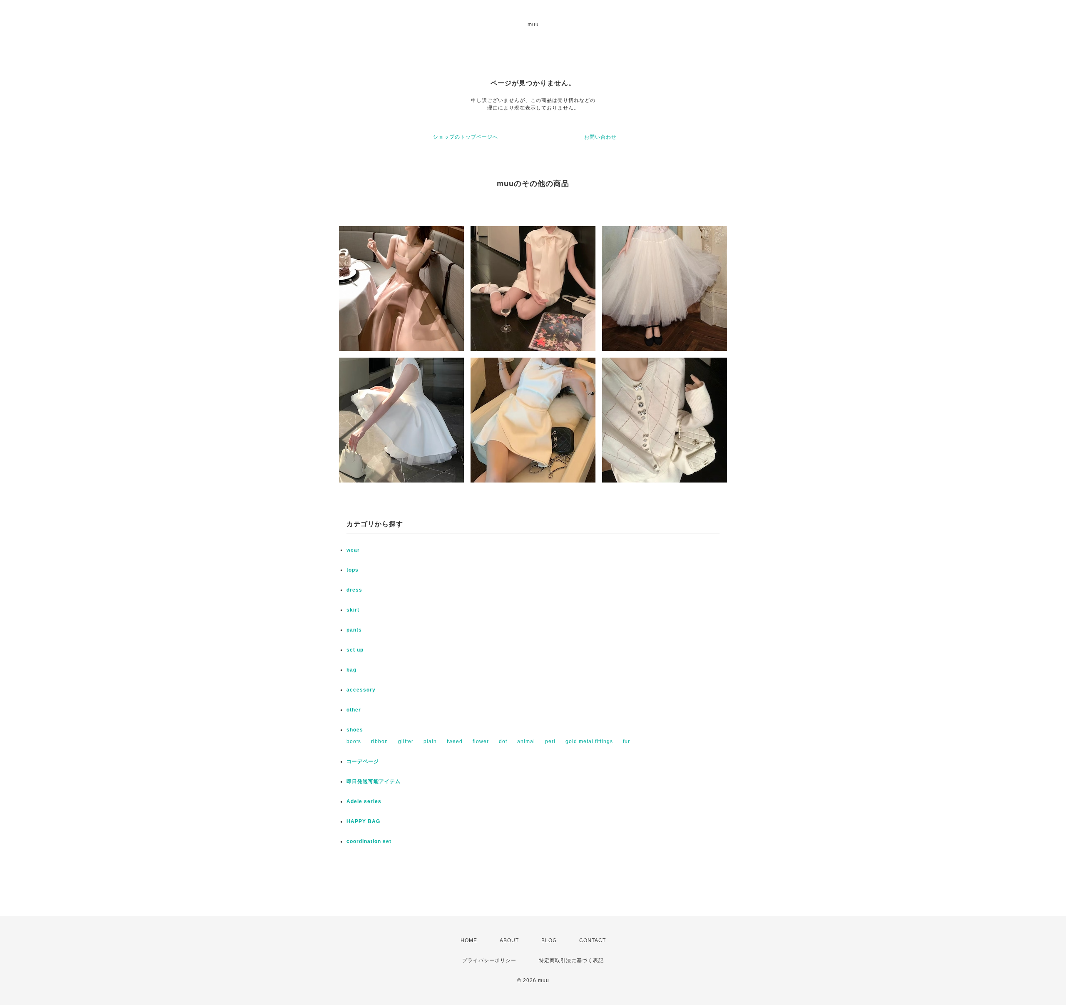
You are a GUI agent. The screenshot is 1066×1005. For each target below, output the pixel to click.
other (353, 710)
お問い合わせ (600, 137)
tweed (455, 741)
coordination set (371, 841)
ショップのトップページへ (465, 137)
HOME (469, 940)
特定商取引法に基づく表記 (571, 960)
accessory (361, 690)
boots (353, 741)
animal (526, 741)
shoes (354, 730)
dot (503, 741)
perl (550, 741)
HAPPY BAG (363, 821)
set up (355, 650)
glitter (405, 741)
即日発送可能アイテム (373, 781)
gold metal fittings (589, 741)
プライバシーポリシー (489, 960)
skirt (352, 610)
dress (354, 590)
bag (351, 670)
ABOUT (509, 940)
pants (354, 630)
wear (353, 550)
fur (626, 741)
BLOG (549, 940)
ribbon (379, 741)
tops (352, 570)
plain (430, 741)
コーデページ (362, 761)
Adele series (363, 801)
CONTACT (592, 940)
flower (481, 741)
